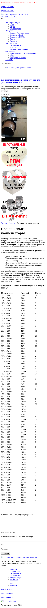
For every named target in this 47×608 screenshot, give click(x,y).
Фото (12, 25)
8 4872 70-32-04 (7, 589)
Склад (12, 39)
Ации (12, 583)
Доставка (13, 41)
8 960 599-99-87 (7, 593)
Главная (4, 223)
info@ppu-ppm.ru (7, 597)
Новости (13, 569)
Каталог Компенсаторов (19, 33)
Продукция (9, 31)
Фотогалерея (15, 575)
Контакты (9, 60)
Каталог (12, 223)
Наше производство (13, 23)
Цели (12, 56)
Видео (12, 27)
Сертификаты (15, 45)
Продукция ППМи (17, 37)
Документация (11, 43)
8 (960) (7, 11)
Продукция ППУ (16, 35)
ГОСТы (13, 47)
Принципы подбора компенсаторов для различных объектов (20, 81)
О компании (10, 51)
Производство (15, 29)
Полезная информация (19, 49)
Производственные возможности (23, 54)
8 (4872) (7, 7)
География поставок (18, 58)
